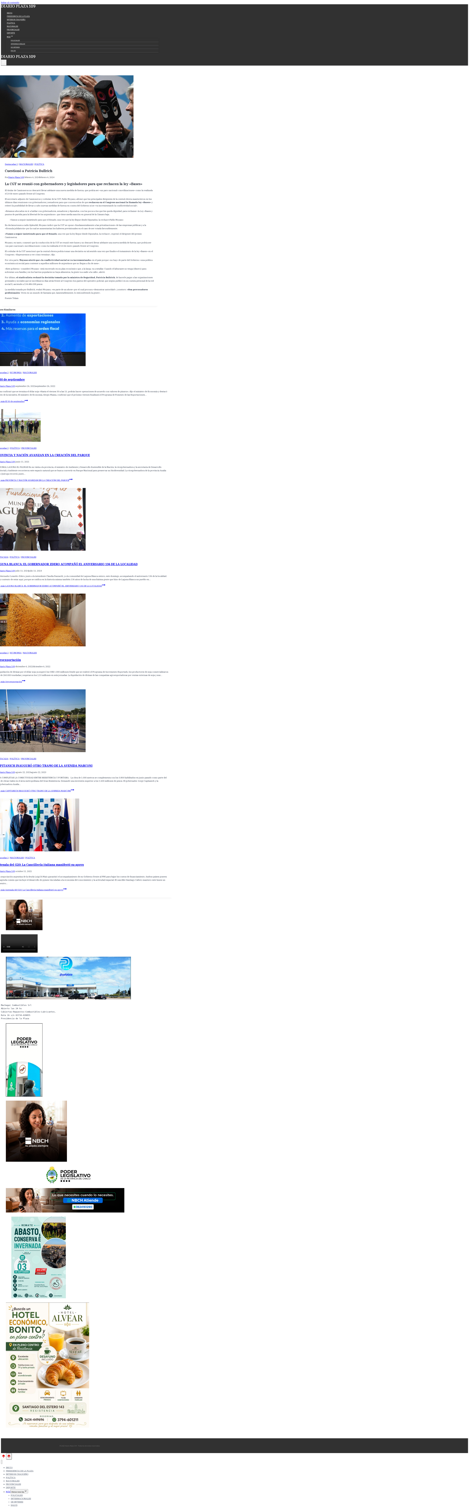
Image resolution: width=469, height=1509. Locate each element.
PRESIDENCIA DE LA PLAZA (18, 16)
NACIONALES (12, 26)
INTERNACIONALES (18, 44)
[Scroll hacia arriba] (3, 1456)
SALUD (13, 51)
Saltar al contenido (10, 2)
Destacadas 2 (11, 164)
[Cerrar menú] (1, 1462)
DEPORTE (11, 33)
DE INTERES (15, 47)
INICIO (9, 13)
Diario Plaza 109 (16, 177)
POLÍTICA (11, 23)
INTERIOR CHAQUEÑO (16, 20)
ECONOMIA (15, 372)
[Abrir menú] (3, 62)
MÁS (8, 1491)
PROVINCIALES (13, 30)
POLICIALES (15, 40)
